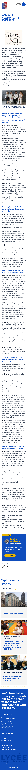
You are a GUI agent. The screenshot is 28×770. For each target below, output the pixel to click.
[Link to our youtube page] (11, 727)
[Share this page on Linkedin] (3, 566)
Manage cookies (23, 763)
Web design (12, 767)
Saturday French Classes (8, 750)
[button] (24, 4)
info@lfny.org (8, 721)
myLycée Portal (5, 743)
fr (19, 4)
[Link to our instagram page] (5, 727)
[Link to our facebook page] (2, 727)
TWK (18, 767)
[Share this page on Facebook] (7, 566)
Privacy (14, 765)
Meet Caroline (10, 555)
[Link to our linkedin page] (8, 727)
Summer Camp (5, 747)
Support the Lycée (6, 745)
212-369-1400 (8, 724)
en (17, 4)
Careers (3, 738)
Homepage (4, 736)
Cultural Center (6, 740)
